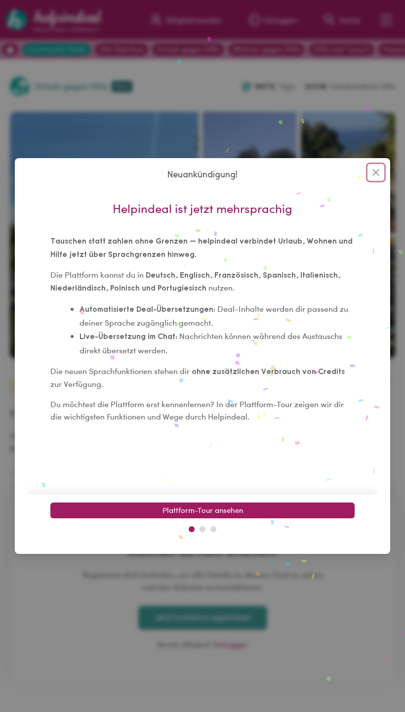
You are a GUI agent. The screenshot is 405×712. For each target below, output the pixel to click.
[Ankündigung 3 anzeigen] (213, 529)
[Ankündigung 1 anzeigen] (192, 529)
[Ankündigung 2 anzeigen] (202, 529)
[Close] (376, 172)
